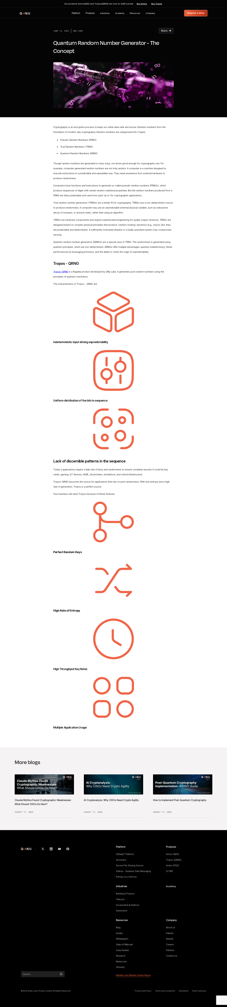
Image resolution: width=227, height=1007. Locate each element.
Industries (121, 886)
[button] (76, 13)
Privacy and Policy (143, 991)
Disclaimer (183, 991)
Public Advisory (199, 991)
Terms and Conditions (165, 991)
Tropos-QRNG (60, 271)
